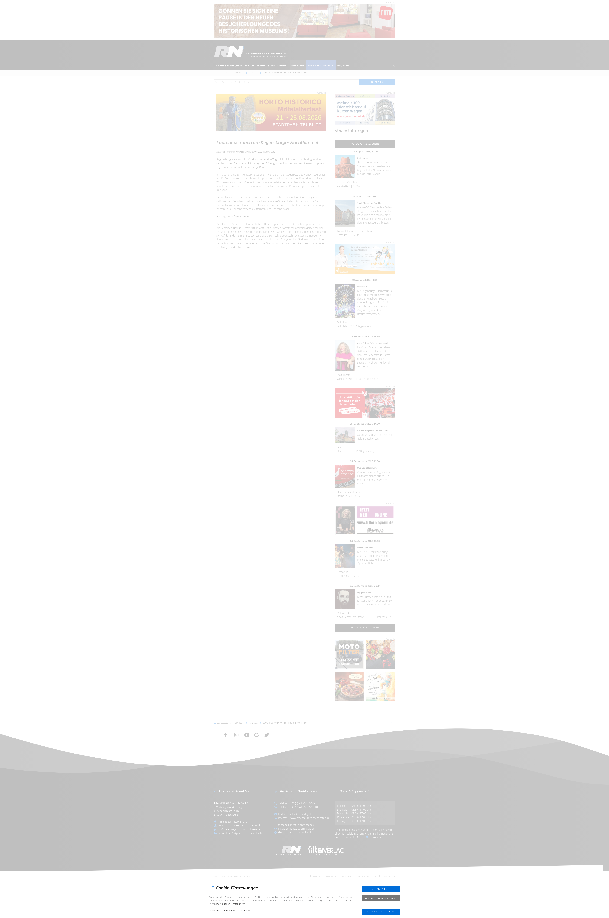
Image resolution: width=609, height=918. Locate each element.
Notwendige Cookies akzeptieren (380, 898)
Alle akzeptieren (380, 889)
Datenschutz (229, 910)
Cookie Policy (245, 910)
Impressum (214, 910)
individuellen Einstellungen (230, 903)
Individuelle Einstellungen (381, 911)
